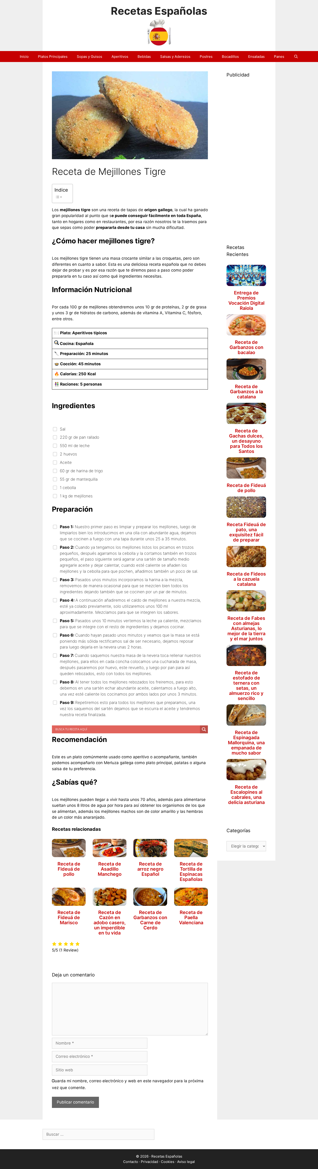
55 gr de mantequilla (79, 479)
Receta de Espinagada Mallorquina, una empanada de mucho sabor (246, 743)
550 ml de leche (75, 445)
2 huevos (68, 454)
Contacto (130, 1161)
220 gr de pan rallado (79, 437)
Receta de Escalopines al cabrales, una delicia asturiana (246, 794)
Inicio (24, 56)
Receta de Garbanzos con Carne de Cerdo (150, 920)
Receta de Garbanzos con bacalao (246, 347)
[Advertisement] (246, 155)
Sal (63, 429)
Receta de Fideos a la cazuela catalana (246, 579)
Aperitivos (120, 56)
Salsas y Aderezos (175, 56)
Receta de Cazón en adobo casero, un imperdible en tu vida (110, 923)
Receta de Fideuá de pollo (69, 869)
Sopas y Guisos (89, 56)
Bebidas (144, 56)
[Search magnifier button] (204, 729)
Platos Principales (53, 56)
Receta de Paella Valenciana (191, 917)
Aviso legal (186, 1161)
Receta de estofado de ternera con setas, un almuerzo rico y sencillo (246, 685)
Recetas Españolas (159, 10)
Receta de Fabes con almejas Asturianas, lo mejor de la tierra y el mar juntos (246, 628)
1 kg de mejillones (76, 495)
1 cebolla (68, 487)
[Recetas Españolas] (159, 31)
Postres (206, 56)
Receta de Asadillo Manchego (110, 869)
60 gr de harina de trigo (81, 470)
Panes (279, 56)
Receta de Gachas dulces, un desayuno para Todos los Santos (246, 441)
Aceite (66, 462)
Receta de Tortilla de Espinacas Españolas (191, 871)
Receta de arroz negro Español (150, 869)
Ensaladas (256, 56)
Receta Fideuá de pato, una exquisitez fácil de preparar (246, 532)
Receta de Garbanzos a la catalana (246, 392)
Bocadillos (230, 56)
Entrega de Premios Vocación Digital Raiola (246, 300)
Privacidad (149, 1161)
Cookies (167, 1161)
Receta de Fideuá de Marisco (69, 917)
